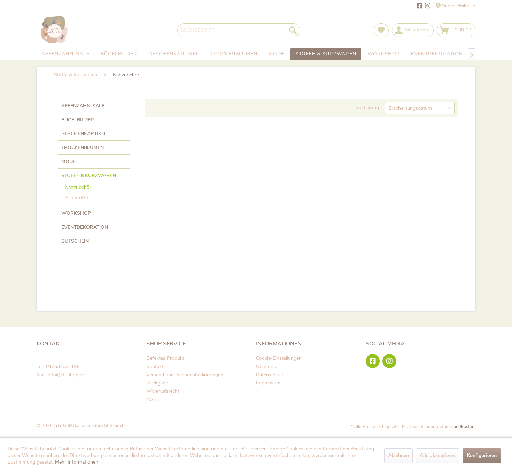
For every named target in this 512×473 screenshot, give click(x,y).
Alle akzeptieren (438, 455)
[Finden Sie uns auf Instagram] (427, 6)
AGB (151, 399)
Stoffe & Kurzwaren (88, 175)
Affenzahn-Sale (82, 105)
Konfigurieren (482, 455)
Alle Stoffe (76, 197)
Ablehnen (398, 455)
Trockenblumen (82, 147)
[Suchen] (293, 30)
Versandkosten (459, 427)
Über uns (266, 366)
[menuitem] (238, 30)
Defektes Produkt (165, 358)
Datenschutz (270, 375)
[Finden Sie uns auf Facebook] (419, 6)
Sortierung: (368, 107)
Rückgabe (157, 383)
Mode (68, 161)
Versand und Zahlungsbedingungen (184, 375)
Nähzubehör (78, 187)
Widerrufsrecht (162, 391)
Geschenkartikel (84, 133)
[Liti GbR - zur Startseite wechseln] (54, 30)
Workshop (76, 213)
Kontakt (154, 366)
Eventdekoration (84, 227)
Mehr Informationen (76, 462)
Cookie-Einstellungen (279, 358)
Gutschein (75, 241)
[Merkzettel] (381, 30)
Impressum (268, 383)
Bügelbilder (77, 119)
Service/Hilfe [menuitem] (456, 5)
